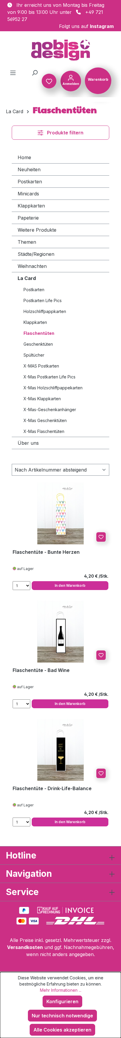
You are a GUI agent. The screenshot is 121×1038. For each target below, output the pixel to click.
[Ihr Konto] (70, 80)
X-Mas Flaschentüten (43, 431)
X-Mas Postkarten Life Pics (49, 376)
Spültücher (33, 354)
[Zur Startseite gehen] (60, 50)
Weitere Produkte (37, 230)
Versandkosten (25, 947)
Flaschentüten (38, 333)
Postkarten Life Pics (42, 300)
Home (24, 157)
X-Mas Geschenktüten (45, 420)
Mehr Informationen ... (60, 990)
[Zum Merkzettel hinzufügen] (101, 537)
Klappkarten (31, 206)
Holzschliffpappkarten (44, 311)
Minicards (28, 194)
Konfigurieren (62, 1001)
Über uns (28, 443)
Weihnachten (32, 266)
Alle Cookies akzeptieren (62, 1030)
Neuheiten (29, 169)
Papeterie (28, 218)
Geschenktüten (38, 344)
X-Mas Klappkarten (42, 398)
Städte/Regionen (36, 254)
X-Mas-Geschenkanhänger (49, 409)
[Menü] (13, 72)
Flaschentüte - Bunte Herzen (46, 552)
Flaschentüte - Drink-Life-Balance (52, 788)
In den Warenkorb (70, 585)
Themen (27, 242)
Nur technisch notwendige (62, 1016)
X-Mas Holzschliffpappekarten (53, 387)
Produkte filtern (65, 133)
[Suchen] (35, 72)
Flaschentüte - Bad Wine (41, 670)
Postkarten (30, 181)
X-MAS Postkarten (41, 365)
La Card (27, 278)
